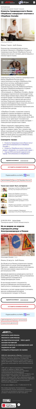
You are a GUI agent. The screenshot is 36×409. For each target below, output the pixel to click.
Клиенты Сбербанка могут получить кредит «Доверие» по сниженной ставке (17, 149)
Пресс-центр (25, 340)
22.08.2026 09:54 (6, 220)
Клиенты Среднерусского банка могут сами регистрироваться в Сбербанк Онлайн (18, 144)
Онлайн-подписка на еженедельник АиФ (17, 345)
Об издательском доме (10, 340)
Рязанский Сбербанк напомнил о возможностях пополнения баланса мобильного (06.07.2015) (18, 195)
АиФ (16, 257)
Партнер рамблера (16, 400)
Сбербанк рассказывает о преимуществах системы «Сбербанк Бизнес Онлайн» (19, 205)
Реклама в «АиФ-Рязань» (10, 337)
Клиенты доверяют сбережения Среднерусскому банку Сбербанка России (20, 211)
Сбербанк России (6, 42)
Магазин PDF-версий (9, 342)
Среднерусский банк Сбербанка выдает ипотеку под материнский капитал (19, 188)
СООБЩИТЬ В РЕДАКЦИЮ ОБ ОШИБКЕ (14, 350)
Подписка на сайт (8, 347)
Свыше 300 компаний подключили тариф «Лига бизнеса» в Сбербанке (16, 153)
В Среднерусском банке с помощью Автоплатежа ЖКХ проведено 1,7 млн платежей (18, 201)
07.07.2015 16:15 (5, 7)
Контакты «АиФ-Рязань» (10, 335)
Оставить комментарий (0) (18, 167)
